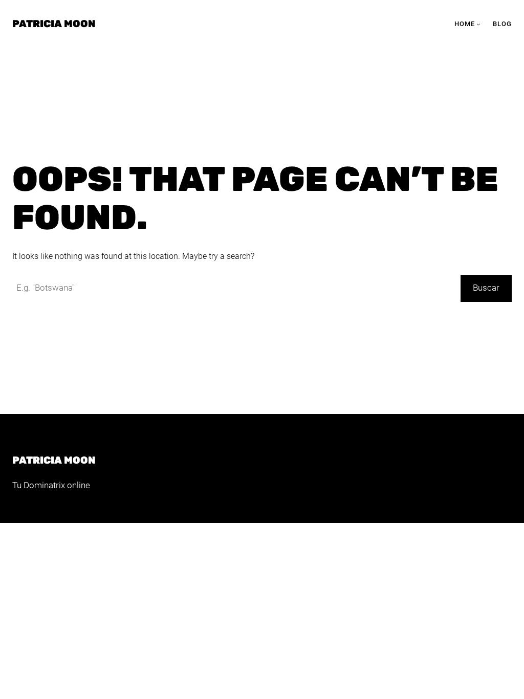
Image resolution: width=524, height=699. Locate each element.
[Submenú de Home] (478, 24)
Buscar (486, 288)
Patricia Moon (54, 24)
